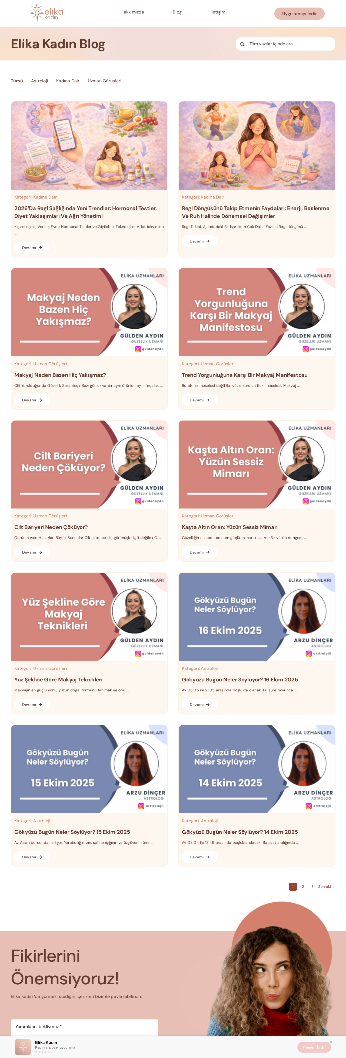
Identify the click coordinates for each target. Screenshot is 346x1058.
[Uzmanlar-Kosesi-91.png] (89, 575)
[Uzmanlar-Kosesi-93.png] (89, 422)
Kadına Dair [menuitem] (68, 81)
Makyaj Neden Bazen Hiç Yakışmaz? (60, 374)
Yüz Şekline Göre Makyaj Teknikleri (58, 679)
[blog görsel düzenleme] (257, 103)
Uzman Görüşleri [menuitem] (105, 81)
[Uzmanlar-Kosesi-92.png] (257, 422)
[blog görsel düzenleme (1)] (89, 103)
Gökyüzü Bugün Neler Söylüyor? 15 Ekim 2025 (72, 831)
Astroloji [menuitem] (39, 81)
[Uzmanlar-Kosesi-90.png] (257, 575)
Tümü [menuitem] (17, 81)
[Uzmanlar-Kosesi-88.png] (257, 727)
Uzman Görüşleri (50, 364)
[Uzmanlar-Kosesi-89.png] (89, 727)
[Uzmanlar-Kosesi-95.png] (257, 270)
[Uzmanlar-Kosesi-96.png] (89, 270)
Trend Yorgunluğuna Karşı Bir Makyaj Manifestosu (245, 374)
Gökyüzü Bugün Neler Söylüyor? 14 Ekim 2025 (240, 831)
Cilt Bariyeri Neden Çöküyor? (51, 527)
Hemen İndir (314, 1047)
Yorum (19, 1013)
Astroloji (209, 668)
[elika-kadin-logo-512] (46, 6)
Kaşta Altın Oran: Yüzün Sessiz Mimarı (230, 527)
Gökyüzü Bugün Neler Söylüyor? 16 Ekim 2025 (240, 679)
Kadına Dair (45, 197)
